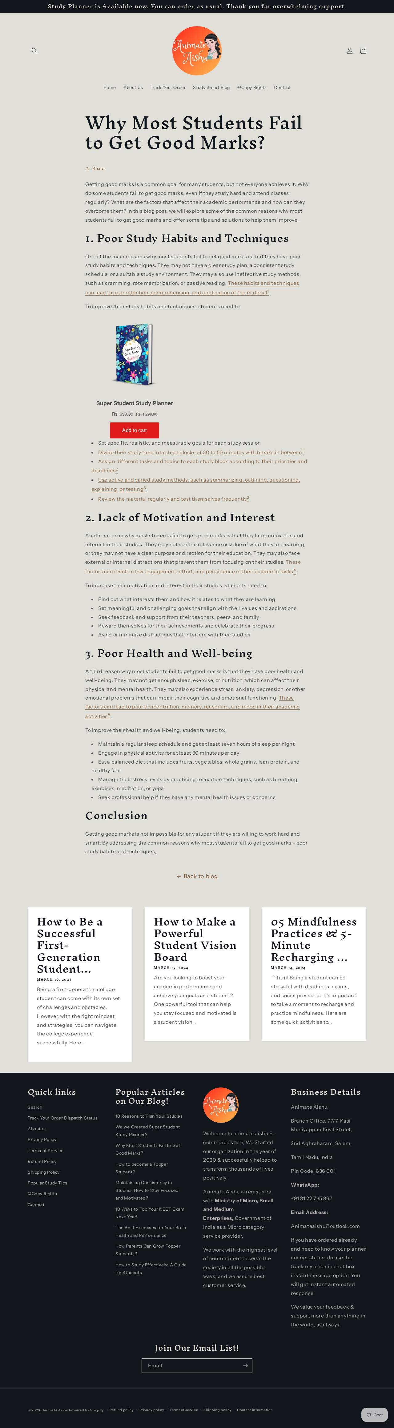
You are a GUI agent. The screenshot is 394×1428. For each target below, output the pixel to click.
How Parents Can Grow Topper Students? (147, 1250)
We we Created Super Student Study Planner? (147, 1130)
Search (35, 1107)
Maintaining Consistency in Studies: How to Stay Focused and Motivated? (147, 1190)
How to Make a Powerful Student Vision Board (195, 939)
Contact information (255, 1410)
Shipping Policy (44, 1172)
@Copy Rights (42, 1193)
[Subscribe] (245, 1365)
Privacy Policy (42, 1139)
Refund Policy (42, 1161)
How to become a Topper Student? (141, 1168)
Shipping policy (217, 1410)
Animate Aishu (55, 1410)
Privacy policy (151, 1410)
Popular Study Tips (47, 1183)
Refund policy (122, 1410)
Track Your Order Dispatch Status (63, 1118)
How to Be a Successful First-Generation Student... (70, 945)
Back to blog (201, 876)
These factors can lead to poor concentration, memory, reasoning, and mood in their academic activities (192, 707)
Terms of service (184, 1410)
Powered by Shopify (86, 1410)
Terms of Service (46, 1150)
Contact (36, 1205)
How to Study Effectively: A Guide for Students (151, 1268)
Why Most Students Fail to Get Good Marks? (147, 1149)
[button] (34, 51)
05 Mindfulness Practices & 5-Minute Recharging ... (314, 939)
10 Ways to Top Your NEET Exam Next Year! (149, 1213)
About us (37, 1129)
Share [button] (98, 168)
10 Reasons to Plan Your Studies (149, 1116)
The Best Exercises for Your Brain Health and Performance (150, 1231)
